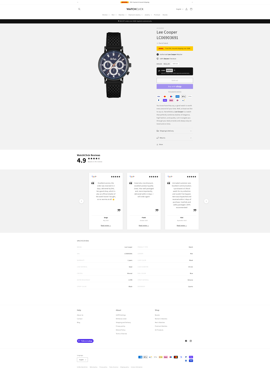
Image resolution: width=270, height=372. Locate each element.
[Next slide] (206, 201)
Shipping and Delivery (123, 322)
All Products (159, 330)
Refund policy (93, 367)
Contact (79, 319)
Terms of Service (121, 333)
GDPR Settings (121, 315)
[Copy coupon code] (174, 70)
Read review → (106, 225)
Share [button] (161, 144)
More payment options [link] (174, 91)
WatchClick (84, 367)
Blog (78, 322)
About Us (80, 315)
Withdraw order (121, 319)
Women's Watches (161, 319)
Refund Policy (120, 330)
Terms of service (113, 367)
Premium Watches (161, 326)
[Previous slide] (81, 201)
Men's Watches (160, 322)
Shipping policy (124, 367)
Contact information (136, 367)
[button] (79, 9)
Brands (157, 315)
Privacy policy (120, 326)
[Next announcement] (192, 2)
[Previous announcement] (77, 2)
